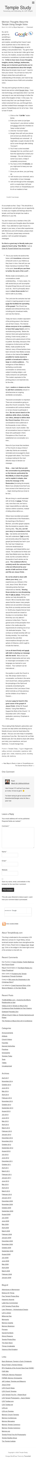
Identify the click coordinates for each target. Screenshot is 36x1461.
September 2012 (7, 1148)
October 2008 (6, 1247)
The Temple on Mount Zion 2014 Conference (17, 1021)
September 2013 (7, 1108)
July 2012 (5, 1154)
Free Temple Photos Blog (10, 1296)
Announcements (7, 1033)
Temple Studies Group (9, 1438)
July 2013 (5, 1114)
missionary (18, 754)
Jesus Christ (6, 1384)
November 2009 (7, 1204)
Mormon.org (6, 1431)
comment (9, 751)
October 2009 (6, 1208)
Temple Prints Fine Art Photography (14, 1434)
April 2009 (5, 1228)
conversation (17, 751)
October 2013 (6, 1104)
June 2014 (5, 1088)
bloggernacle (28, 749)
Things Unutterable (8, 1346)
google (4, 754)
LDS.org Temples (8, 1411)
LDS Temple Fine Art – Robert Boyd (14, 1394)
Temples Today (13, 749)
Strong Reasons (7, 1336)
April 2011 (5, 1168)
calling (4, 751)
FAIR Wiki (5, 1371)
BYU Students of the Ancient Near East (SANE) (18, 1368)
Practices (5, 1049)
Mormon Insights (7, 1323)
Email (4, 861)
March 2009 (6, 1231)
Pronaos (5, 1329)
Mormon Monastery (8, 1421)
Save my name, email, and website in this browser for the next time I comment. (16, 882)
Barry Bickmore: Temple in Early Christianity (17, 1361)
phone (24, 754)
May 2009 (5, 1224)
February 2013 (7, 1131)
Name (4, 851)
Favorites (5, 1043)
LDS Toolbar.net (7, 1404)
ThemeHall (27, 1456)
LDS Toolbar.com (8, 1401)
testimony (13, 756)
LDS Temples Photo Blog (10, 1306)
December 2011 (7, 1161)
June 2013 (5, 1118)
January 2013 (6, 1134)
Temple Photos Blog (9, 1339)
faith (30, 751)
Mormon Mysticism (8, 1326)
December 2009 (7, 1201)
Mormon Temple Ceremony (11, 1424)
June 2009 (5, 1221)
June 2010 (5, 1181)
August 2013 (6, 1111)
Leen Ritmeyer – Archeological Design (15, 1309)
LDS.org (4, 1408)
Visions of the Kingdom (10, 1349)
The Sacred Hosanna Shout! (24, 766)
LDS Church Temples (9, 1391)
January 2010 (6, 1198)
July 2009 (5, 1218)
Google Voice (24, 90)
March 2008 (6, 1271)
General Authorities (8, 1046)
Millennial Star (7, 1316)
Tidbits (4, 1063)
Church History (7, 1039)
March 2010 (6, 1191)
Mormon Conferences (9, 1418)
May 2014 (5, 1091)
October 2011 (6, 1164)
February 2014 (7, 1098)
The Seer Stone (7, 1343)
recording (30, 754)
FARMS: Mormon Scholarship (12, 1378)
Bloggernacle (19, 47)
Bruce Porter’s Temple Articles (12, 1365)
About (23, 945)
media (12, 754)
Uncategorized (7, 1066)
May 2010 (5, 1184)
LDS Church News (8, 1388)
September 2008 (7, 1251)
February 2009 (7, 1234)
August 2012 (6, 1151)
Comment (5, 826)
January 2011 (6, 1178)
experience (24, 751)
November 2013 (7, 1101)
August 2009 (6, 1214)
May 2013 (5, 1121)
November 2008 (7, 1244)
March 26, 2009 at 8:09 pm (20, 783)
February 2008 (7, 1274)
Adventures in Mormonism (11, 1289)
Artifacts (4, 1036)
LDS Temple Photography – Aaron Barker (16, 1398)
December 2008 (7, 1241)
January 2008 (6, 1277)
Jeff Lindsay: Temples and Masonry (14, 1381)
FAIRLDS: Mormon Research (12, 1375)
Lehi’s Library (6, 1313)
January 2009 (6, 1238)
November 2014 (7, 1081)
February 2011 (7, 1174)
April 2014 (5, 1094)
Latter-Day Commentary (10, 1303)
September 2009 (7, 1211)
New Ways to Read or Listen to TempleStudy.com (18, 763)
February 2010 (7, 1194)
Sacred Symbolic (7, 1333)
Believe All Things (8, 1293)
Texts (3, 1059)
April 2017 (5, 1078)
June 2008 (5, 1261)
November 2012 (7, 1141)
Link (11, 719)
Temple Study (18, 7)
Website (4, 870)
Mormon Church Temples (10, 1414)
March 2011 (6, 1171)
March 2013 (6, 1128)
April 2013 (5, 1124)
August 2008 (6, 1254)
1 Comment (29, 27)
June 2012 (5, 1158)
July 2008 (5, 1257)
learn (8, 754)
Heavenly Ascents (8, 1299)
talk (8, 756)
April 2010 (5, 1188)
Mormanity (5, 1319)
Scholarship (6, 1053)
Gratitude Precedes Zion (10, 1011)
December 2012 (7, 1138)
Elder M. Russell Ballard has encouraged (16, 248)
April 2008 (5, 1267)
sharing (4, 756)
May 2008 (5, 1264)
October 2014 (6, 1084)
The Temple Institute (9, 1441)
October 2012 (6, 1144)
